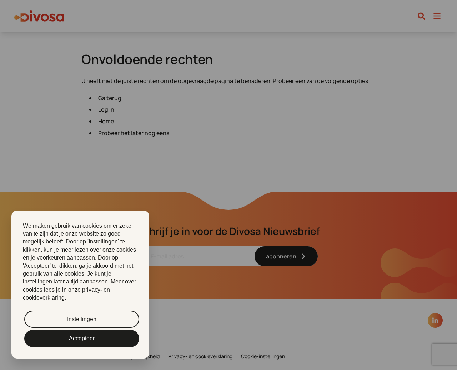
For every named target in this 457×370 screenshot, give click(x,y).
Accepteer (82, 338)
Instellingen (81, 319)
